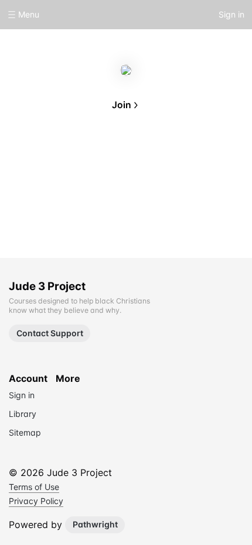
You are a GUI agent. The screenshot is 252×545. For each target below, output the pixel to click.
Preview (163, 159)
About (88, 159)
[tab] (88, 160)
